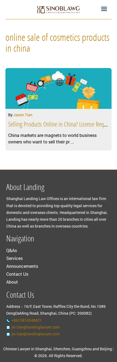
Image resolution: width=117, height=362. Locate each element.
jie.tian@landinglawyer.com (35, 327)
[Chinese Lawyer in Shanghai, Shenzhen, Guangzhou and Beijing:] (58, 9)
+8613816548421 (26, 320)
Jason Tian (22, 114)
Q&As (11, 250)
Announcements (22, 266)
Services (14, 258)
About (12, 282)
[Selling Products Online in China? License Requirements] (58, 88)
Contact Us (17, 274)
